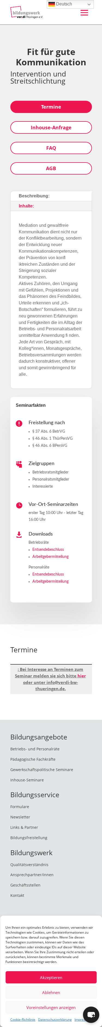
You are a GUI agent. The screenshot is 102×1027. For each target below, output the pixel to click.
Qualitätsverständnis (29, 864)
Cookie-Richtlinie (22, 1019)
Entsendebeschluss (48, 550)
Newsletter (20, 817)
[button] (91, 1015)
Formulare (19, 806)
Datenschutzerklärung (55, 1019)
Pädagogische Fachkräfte (32, 759)
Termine (51, 106)
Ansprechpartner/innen (32, 874)
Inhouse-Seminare (27, 780)
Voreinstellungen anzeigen (51, 1007)
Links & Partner (24, 827)
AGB (51, 168)
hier (82, 676)
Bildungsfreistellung (28, 837)
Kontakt (17, 895)
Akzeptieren (51, 977)
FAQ (51, 148)
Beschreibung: (34, 196)
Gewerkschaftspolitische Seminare (41, 769)
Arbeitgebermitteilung (50, 557)
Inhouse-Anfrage (51, 127)
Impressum (83, 1019)
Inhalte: (26, 206)
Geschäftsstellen (25, 885)
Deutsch (63, 4)
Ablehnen (51, 992)
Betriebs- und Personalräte (35, 748)
